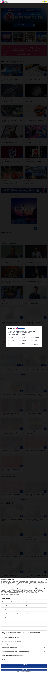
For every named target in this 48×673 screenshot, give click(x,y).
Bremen (24, 337)
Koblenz (24, 340)
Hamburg (36, 337)
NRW (12, 344)
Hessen (12, 340)
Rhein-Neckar (24, 344)
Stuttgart (36, 344)
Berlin (12, 337)
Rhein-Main (36, 340)
